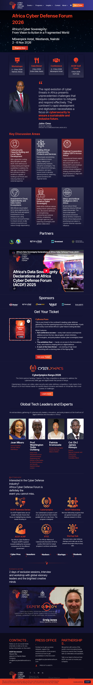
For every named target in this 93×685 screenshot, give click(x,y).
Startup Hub (72, 536)
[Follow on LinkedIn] (42, 672)
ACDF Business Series (20, 509)
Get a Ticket (78, 5)
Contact (57, 5)
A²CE (46, 536)
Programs (39, 5)
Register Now (20, 48)
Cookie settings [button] (78, 682)
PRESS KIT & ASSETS (46, 665)
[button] (28, 321)
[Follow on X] (34, 672)
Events (29, 5)
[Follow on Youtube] (38, 672)
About (64, 5)
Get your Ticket (43, 357)
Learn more (46, 394)
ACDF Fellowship (72, 509)
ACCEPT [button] (87, 682)
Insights (48, 5)
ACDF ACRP (20, 536)
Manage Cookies (71, 678)
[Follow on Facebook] (30, 672)
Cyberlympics (46, 509)
